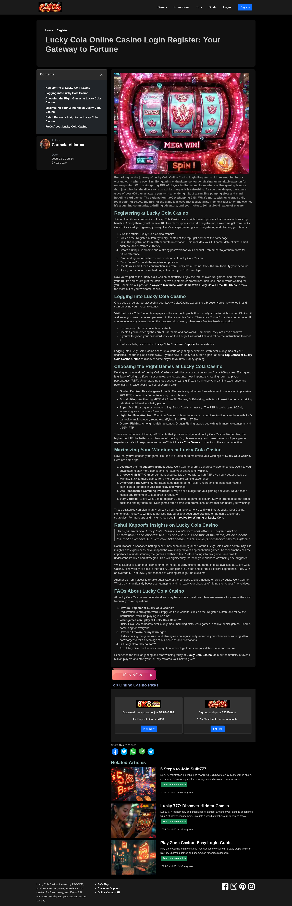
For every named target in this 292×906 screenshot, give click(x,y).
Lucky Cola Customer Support (175, 344)
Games (162, 7)
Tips (199, 7)
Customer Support (109, 888)
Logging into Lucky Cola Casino (66, 93)
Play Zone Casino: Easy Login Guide (196, 842)
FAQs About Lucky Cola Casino (66, 126)
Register (245, 7)
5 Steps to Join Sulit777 (183, 769)
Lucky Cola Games (187, 442)
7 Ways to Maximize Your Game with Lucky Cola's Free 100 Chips (193, 285)
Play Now (149, 728)
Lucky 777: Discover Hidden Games (194, 806)
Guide (212, 7)
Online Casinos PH (109, 892)
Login (227, 7)
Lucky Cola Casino (199, 655)
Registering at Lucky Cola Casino (67, 87)
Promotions (181, 7)
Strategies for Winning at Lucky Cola (198, 517)
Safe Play (103, 884)
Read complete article (174, 784)
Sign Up (218, 728)
